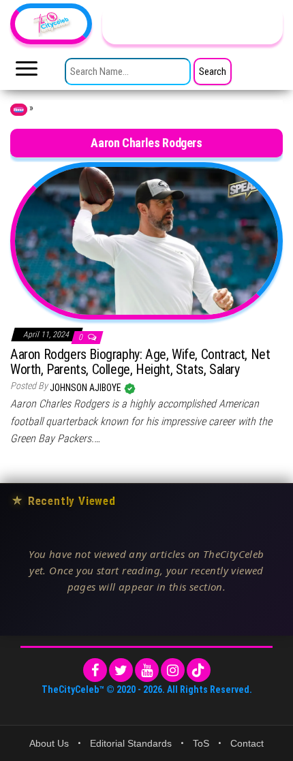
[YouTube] (147, 670)
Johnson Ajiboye (86, 387)
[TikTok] (199, 670)
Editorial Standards (131, 743)
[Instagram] (173, 670)
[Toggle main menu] (26, 72)
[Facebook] (95, 670)
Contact (247, 743)
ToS (201, 743)
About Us (49, 743)
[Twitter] (121, 670)
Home (19, 109)
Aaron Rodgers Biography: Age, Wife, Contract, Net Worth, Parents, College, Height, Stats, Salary (140, 361)
